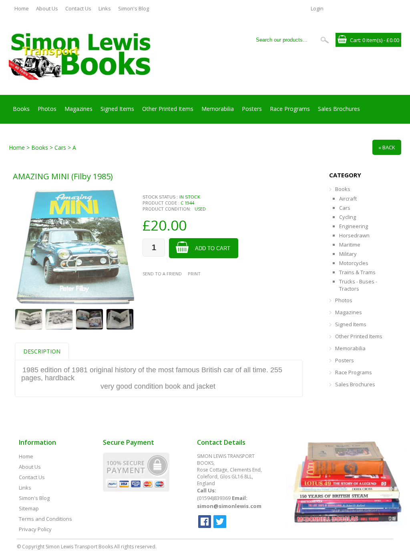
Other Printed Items (167, 108)
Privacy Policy (35, 529)
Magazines (78, 108)
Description (41, 351)
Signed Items (117, 108)
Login (317, 8)
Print (194, 274)
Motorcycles (353, 263)
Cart (355, 40)
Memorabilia (217, 108)
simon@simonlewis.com (229, 506)
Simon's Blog (133, 8)
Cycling (347, 217)
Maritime (349, 244)
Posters (252, 108)
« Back (386, 147)
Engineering (353, 226)
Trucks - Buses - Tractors (358, 285)
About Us (47, 8)
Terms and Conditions (45, 518)
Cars (344, 207)
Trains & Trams (357, 272)
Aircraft (348, 198)
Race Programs (290, 108)
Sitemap (29, 508)
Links (104, 8)
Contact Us (78, 8)
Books (21, 108)
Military (348, 253)
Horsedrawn (354, 235)
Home (21, 8)
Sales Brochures (339, 108)
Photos (47, 108)
